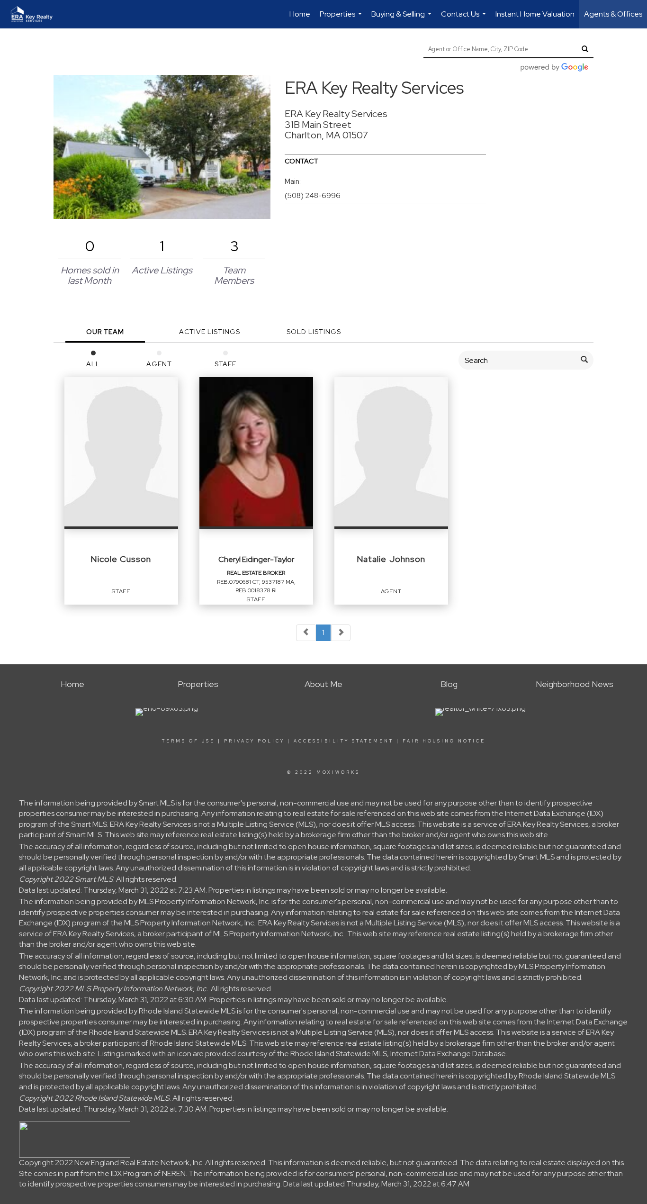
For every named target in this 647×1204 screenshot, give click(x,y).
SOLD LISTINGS (314, 331)
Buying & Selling (402, 18)
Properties (342, 18)
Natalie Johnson (391, 558)
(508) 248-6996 (313, 195)
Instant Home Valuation (535, 14)
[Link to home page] (36, 14)
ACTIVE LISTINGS (209, 331)
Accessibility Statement (344, 741)
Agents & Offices (613, 14)
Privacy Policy (254, 741)
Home (299, 14)
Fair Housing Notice (444, 741)
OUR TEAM (105, 331)
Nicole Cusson (120, 558)
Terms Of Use (188, 741)
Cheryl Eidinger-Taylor (256, 559)
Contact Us (464, 18)
